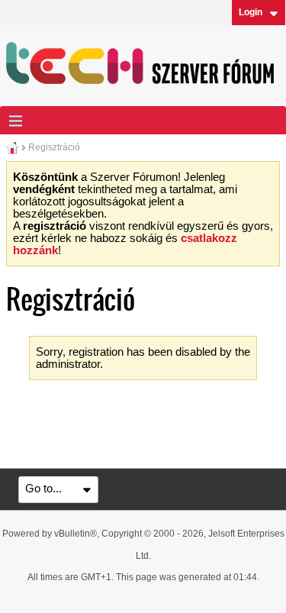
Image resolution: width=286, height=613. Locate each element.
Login (250, 12)
